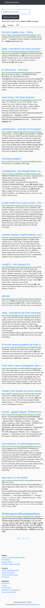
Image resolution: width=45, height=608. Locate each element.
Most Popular (6, 560)
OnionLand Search (12, 2)
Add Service (6, 583)
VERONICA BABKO (11, 159)
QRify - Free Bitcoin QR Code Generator (21, 49)
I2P (17, 25)
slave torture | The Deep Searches (18, 97)
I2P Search (5, 577)
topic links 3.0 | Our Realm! (15, 477)
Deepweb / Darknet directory (11, 564)
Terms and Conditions (9, 592)
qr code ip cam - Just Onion (15, 70)
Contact (4, 585)
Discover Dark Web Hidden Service (13, 557)
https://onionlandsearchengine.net (28, 604)
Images (10, 25)
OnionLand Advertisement (10, 570)
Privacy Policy (6, 588)
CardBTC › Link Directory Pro (16, 264)
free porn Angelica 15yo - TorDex (17, 32)
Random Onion (7, 562)
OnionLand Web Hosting (10, 575)
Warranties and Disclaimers (11, 590)
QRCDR (6, 296)
